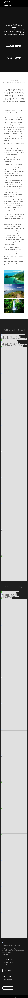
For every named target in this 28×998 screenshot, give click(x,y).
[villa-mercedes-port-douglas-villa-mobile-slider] (14, 925)
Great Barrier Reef (19, 129)
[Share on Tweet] (26, 254)
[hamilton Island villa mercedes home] (14, 335)
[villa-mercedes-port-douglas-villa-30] (14, 846)
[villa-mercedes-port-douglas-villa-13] (14, 794)
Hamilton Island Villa (8, 962)
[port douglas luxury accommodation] (14, 596)
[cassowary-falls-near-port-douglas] (14, 612)
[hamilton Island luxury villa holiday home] (14, 336)
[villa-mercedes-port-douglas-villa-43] (14, 873)
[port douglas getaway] (14, 598)
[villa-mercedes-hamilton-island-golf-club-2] (14, 464)
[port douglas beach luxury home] (14, 595)
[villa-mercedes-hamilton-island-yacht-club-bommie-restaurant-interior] (14, 412)
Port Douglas (7, 237)
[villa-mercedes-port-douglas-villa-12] (14, 768)
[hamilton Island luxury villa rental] (14, 340)
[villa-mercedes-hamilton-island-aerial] (14, 360)
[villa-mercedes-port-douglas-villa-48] (14, 899)
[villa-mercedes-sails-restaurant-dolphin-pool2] (14, 438)
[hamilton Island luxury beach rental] (14, 342)
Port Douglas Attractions (10, 982)
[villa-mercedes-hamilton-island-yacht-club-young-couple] (14, 542)
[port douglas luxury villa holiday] (14, 593)
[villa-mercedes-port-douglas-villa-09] (14, 716)
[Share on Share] (26, 251)
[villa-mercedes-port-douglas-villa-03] (14, 664)
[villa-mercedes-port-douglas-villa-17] (14, 820)
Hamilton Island (16, 235)
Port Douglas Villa (8, 979)
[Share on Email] (26, 261)
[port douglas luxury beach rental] (14, 594)
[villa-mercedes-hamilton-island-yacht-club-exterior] (14, 516)
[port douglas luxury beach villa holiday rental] (14, 346)
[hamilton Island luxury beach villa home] (14, 343)
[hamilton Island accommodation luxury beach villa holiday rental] (14, 344)
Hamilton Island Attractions (10, 965)
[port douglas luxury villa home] (14, 592)
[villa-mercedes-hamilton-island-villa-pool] (14, 490)
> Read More (5, 954)
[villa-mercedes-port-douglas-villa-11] (14, 742)
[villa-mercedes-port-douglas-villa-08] (14, 690)
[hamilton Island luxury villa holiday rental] (14, 337)
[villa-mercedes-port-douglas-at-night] (14, 638)
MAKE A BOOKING (7, 970)
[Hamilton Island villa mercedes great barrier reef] (14, 334)
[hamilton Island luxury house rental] (14, 341)
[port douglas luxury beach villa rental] (14, 591)
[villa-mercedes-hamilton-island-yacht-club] (14, 568)
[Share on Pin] (26, 258)
